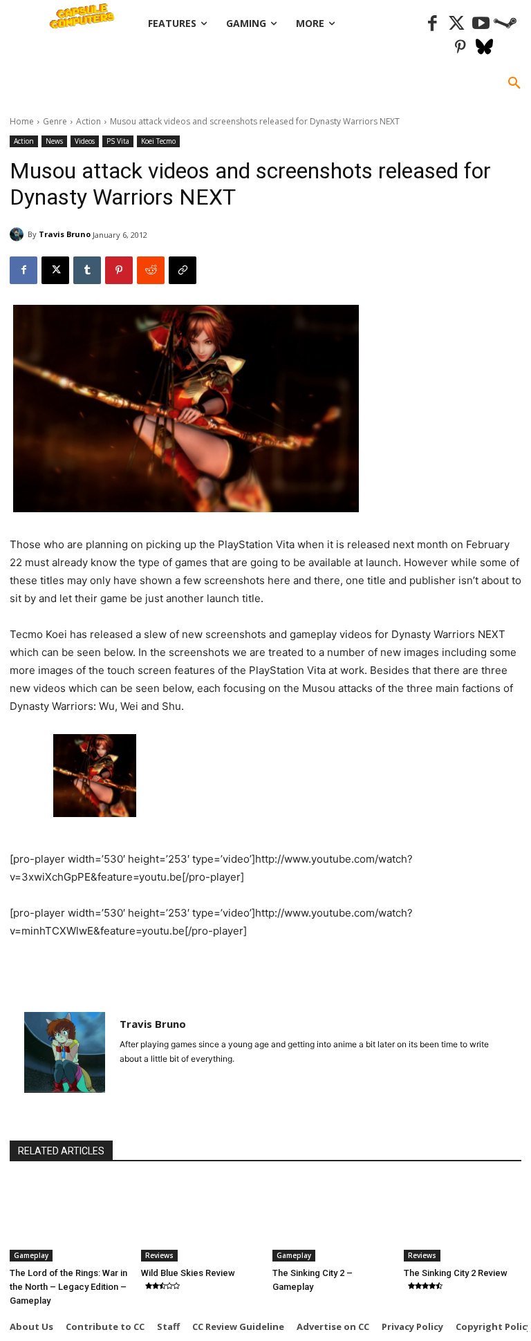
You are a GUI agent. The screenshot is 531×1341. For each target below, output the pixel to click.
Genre (55, 121)
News (54, 141)
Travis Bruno (65, 234)
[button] (514, 83)
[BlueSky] (484, 48)
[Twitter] (456, 23)
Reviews (159, 1255)
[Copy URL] (182, 270)
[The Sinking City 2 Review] (462, 1220)
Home (22, 121)
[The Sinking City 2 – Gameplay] (331, 1220)
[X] (55, 270)
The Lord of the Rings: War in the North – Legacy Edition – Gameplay (68, 1287)
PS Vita (117, 141)
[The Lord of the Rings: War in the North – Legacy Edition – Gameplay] (68, 1220)
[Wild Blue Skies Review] (200, 1220)
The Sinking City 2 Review (455, 1273)
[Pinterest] (460, 48)
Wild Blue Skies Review (188, 1273)
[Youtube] (481, 23)
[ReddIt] (151, 270)
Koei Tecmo (158, 141)
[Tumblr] (87, 270)
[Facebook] (432, 23)
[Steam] (505, 23)
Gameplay (31, 1255)
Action (88, 121)
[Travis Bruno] (19, 234)
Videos (85, 141)
